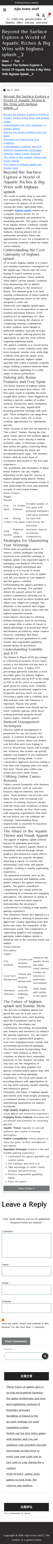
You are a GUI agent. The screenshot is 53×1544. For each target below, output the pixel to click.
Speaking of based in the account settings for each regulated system (22, 1421)
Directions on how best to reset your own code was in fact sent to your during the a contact (25, 1459)
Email (6, 1283)
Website (6, 1301)
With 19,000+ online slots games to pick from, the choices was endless (23, 1479)
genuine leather (33, 19)
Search (8, 1349)
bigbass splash (23, 210)
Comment (8, 1231)
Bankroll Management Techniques (22, 150)
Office (20, 22)
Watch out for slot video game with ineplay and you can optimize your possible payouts (26, 1439)
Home (5, 61)
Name (6, 1264)
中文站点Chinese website (26, 2)
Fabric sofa (17, 19)
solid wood (41, 22)
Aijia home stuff (26, 9)
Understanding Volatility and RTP (22, 146)
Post (16, 61)
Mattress (10, 22)
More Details (26, 1188)
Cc (8, 19)
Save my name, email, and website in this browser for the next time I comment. (25, 1325)
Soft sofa (29, 22)
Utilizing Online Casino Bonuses (21, 153)
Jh (45, 19)
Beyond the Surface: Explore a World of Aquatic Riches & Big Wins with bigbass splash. (26, 118)
